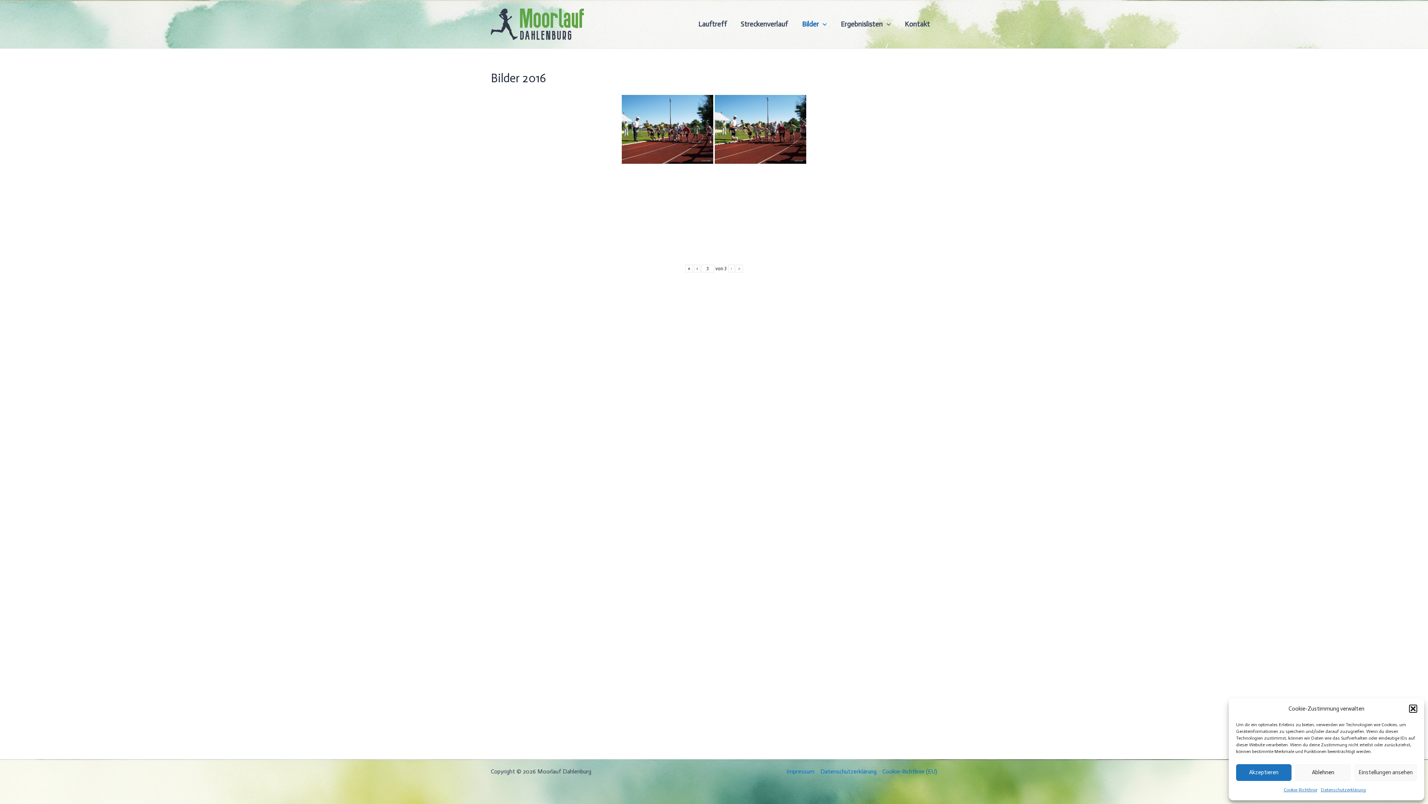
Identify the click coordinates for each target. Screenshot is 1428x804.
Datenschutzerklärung (1343, 789)
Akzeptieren (1264, 772)
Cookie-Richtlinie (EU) (909, 771)
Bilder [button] (810, 24)
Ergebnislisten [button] (862, 24)
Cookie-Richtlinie (1300, 789)
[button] (1413, 708)
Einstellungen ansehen (1385, 772)
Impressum (800, 771)
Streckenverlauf (764, 24)
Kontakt (917, 24)
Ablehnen (1323, 772)
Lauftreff (712, 24)
